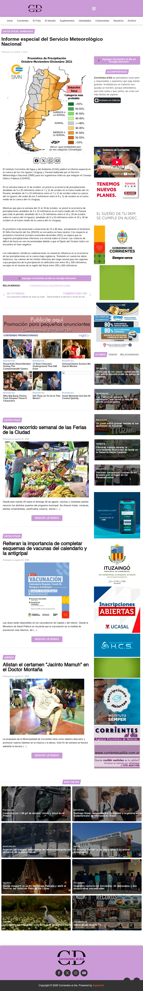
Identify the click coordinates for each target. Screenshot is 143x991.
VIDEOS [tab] (113, 354)
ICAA (49, 285)
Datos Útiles (11, 31)
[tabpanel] (117, 423)
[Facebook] (58, 972)
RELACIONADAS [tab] (129, 354)
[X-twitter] (67, 972)
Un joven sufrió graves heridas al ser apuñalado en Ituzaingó (117, 424)
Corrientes (23, 20)
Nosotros (118, 20)
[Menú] (94, 8)
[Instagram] (75, 972)
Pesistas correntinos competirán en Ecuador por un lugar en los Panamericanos (116, 475)
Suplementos (67, 20)
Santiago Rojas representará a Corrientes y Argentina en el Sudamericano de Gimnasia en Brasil (107, 814)
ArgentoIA (98, 985)
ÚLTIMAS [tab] (100, 354)
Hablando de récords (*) (87, 925)
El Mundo (50, 20)
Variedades (85, 20)
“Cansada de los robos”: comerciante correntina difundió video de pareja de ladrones (117, 374)
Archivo (132, 20)
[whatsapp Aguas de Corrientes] (117, 537)
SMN (67, 285)
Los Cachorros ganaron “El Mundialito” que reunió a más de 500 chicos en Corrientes (117, 399)
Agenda (9, 657)
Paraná (58, 285)
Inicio (10, 20)
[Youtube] (84, 972)
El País (37, 20)
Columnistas (102, 20)
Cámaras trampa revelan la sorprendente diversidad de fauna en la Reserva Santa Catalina (117, 449)
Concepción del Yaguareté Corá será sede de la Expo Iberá (37, 925)
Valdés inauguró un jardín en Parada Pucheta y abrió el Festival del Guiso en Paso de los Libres (34, 887)
